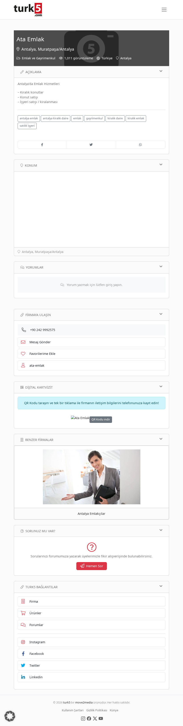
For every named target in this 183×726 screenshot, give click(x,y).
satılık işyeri (27, 126)
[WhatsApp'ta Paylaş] (140, 145)
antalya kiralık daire (55, 118)
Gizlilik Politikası (96, 710)
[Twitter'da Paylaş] (91, 145)
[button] (10, 716)
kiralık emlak (136, 118)
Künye (114, 710)
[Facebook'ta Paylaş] (42, 145)
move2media (84, 702)
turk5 (66, 702)
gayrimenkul (94, 118)
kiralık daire (115, 118)
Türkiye (107, 58)
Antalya (125, 58)
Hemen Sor (94, 566)
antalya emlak (29, 118)
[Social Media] (83, 718)
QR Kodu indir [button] (101, 419)
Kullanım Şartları (72, 710)
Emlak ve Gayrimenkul (38, 58)
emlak (77, 118)
